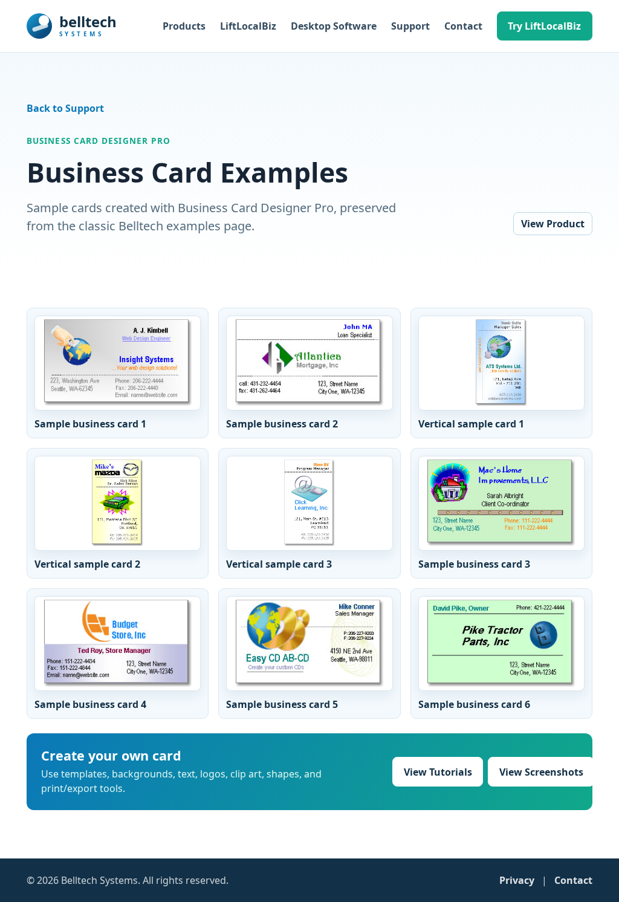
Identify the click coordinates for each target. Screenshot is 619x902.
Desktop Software (334, 26)
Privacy (516, 880)
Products (184, 26)
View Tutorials (438, 772)
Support (410, 26)
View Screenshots (541, 772)
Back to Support (65, 108)
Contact (463, 26)
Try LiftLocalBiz (544, 26)
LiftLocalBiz (248, 26)
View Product (553, 223)
